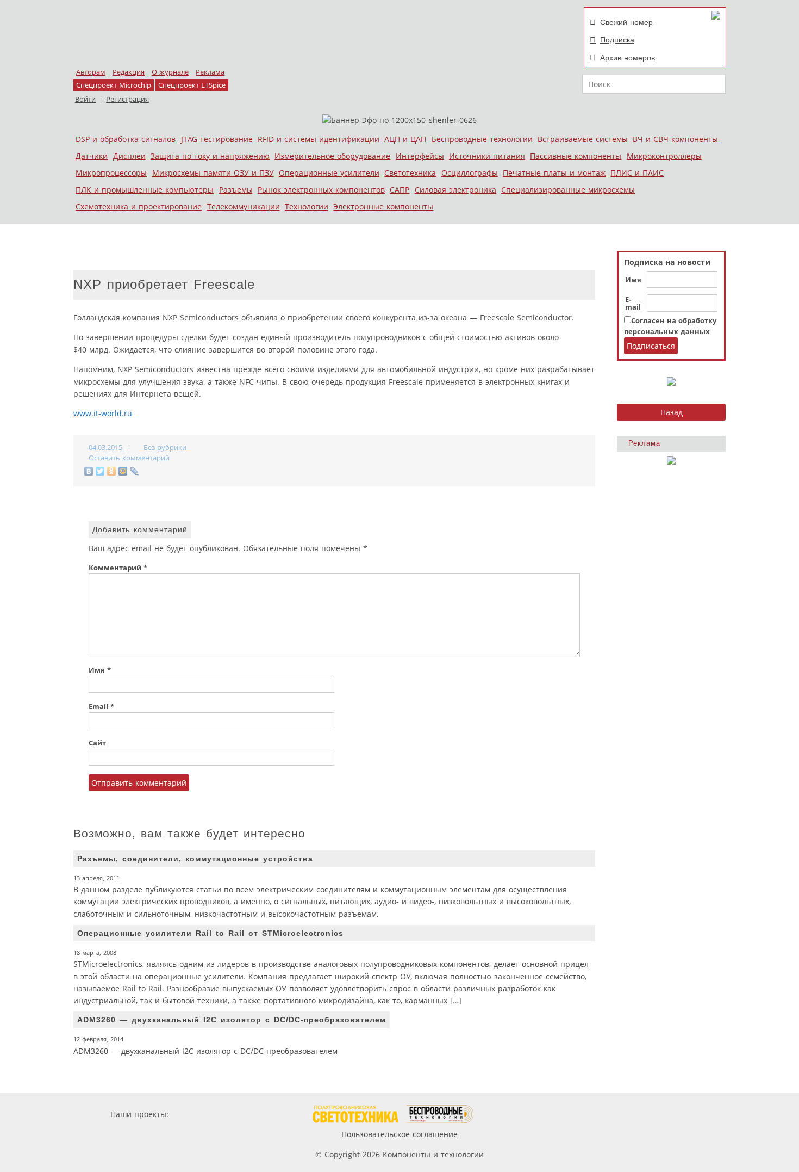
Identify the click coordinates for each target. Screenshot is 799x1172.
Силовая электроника (455, 189)
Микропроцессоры (111, 173)
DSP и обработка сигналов (126, 139)
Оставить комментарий (129, 457)
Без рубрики (164, 447)
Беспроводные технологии (482, 139)
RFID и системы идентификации (318, 139)
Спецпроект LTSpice (192, 85)
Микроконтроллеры (664, 156)
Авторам (90, 72)
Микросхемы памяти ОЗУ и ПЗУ (213, 173)
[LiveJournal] (134, 471)
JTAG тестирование (217, 139)
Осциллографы (469, 173)
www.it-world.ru (102, 413)
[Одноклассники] (111, 471)
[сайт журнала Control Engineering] (512, 1114)
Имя (633, 280)
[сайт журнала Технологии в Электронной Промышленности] (275, 1114)
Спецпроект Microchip (113, 85)
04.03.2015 (106, 447)
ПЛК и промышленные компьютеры (145, 189)
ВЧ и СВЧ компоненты (675, 139)
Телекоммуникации (243, 206)
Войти (85, 99)
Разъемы (236, 189)
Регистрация (127, 99)
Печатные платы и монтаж (554, 173)
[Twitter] (100, 471)
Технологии (306, 206)
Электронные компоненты (383, 206)
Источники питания (487, 156)
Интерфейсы (420, 156)
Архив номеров (627, 57)
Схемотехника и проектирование (139, 206)
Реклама (210, 72)
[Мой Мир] (123, 471)
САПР (399, 189)
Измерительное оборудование (332, 156)
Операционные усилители (329, 173)
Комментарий (118, 567)
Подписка (617, 39)
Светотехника (410, 173)
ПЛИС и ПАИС (637, 173)
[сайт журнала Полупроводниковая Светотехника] (355, 1114)
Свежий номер (626, 22)
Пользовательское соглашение (399, 1134)
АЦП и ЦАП (405, 139)
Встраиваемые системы (583, 139)
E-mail (633, 303)
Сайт (97, 743)
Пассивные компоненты (575, 156)
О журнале (170, 72)
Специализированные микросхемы (568, 189)
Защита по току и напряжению (210, 156)
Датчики (92, 156)
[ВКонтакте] (89, 471)
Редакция (129, 72)
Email (101, 706)
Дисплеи (129, 156)
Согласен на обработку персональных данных (670, 326)
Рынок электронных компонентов (321, 189)
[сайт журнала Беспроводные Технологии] (441, 1114)
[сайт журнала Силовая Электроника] (206, 1114)
